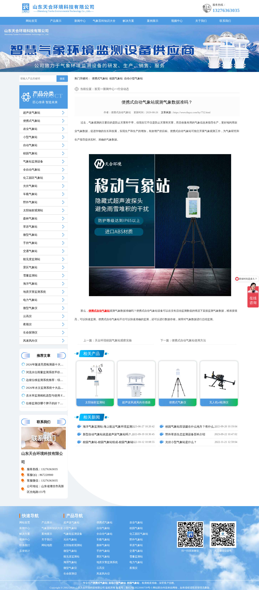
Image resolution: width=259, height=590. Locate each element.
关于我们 (201, 20)
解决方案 (128, 20)
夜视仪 (27, 324)
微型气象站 (30, 234)
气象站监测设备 (33, 161)
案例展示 (152, 20)
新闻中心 (80, 20)
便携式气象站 (100, 78)
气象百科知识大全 (104, 20)
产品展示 (55, 20)
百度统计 (24, 550)
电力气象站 (30, 299)
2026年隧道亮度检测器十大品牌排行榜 (46, 364)
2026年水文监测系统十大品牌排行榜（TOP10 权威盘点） (46, 387)
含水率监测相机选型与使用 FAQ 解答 (46, 395)
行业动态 (123, 89)
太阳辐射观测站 (33, 210)
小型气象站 (30, 137)
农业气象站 (30, 128)
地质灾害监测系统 (34, 291)
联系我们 (225, 20)
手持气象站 (30, 242)
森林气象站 (30, 218)
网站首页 (31, 20)
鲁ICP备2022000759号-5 (139, 587)
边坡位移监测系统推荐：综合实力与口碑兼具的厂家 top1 (46, 380)
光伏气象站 (30, 185)
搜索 (62, 78)
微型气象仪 (30, 308)
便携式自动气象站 (121, 112)
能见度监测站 (31, 259)
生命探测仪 (30, 332)
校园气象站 (116, 78)
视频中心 (177, 20)
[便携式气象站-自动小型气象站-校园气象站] (57, 8)
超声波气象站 (31, 112)
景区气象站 (30, 267)
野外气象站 (30, 202)
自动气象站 (30, 145)
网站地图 (47, 545)
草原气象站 (30, 226)
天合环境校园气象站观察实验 (113, 340)
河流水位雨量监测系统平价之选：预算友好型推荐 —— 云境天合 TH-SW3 (46, 372)
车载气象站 (30, 194)
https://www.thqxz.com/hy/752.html (191, 112)
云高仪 (27, 316)
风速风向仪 (30, 340)
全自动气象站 (31, 169)
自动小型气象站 (133, 78)
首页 (97, 89)
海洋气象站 (30, 283)
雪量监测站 (30, 275)
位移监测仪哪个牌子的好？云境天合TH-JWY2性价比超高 (46, 403)
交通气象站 (30, 251)
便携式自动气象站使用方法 (189, 340)
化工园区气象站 (33, 177)
